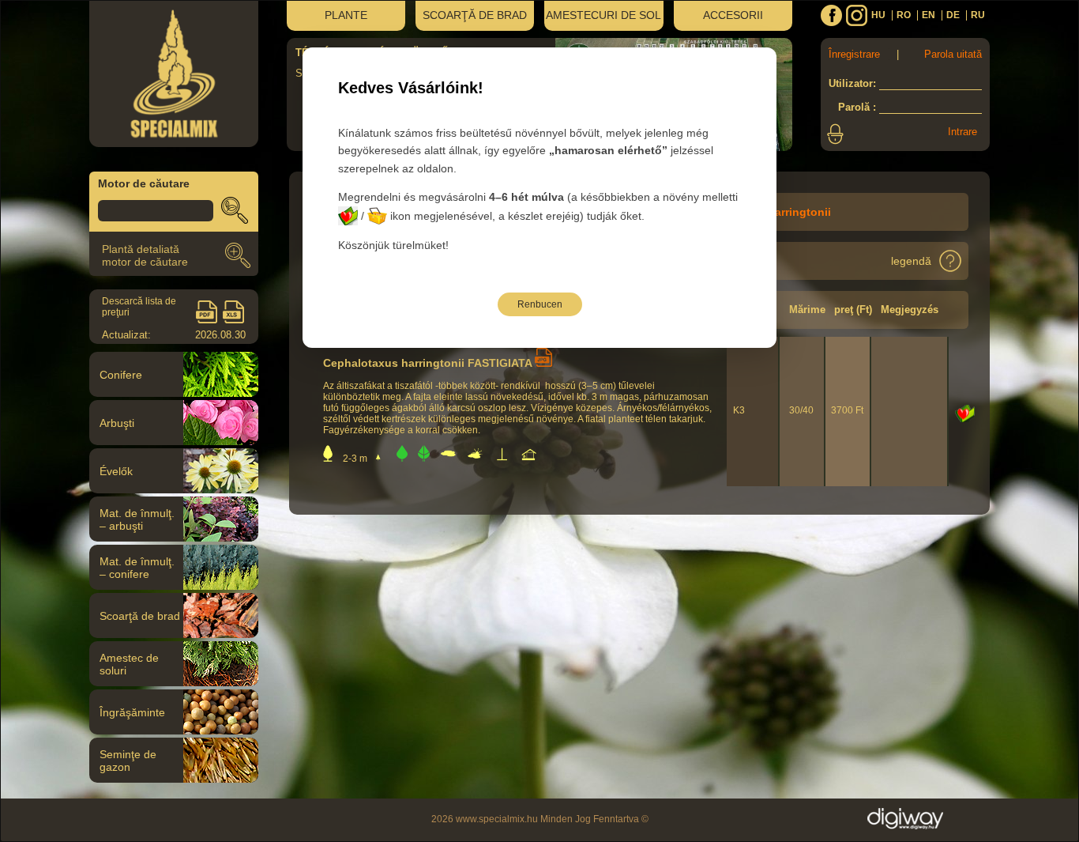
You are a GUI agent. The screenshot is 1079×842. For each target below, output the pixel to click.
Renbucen (539, 304)
